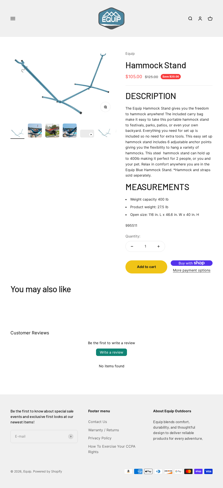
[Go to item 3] (52, 131)
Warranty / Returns (103, 430)
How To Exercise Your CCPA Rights (111, 449)
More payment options (191, 270)
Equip (130, 53)
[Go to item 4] (70, 131)
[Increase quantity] (158, 246)
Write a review (111, 352)
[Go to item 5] (87, 134)
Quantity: (132, 236)
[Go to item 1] (17, 133)
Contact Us (97, 421)
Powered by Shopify (47, 471)
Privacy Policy (100, 438)
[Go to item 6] (105, 133)
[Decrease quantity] (132, 246)
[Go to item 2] (35, 131)
